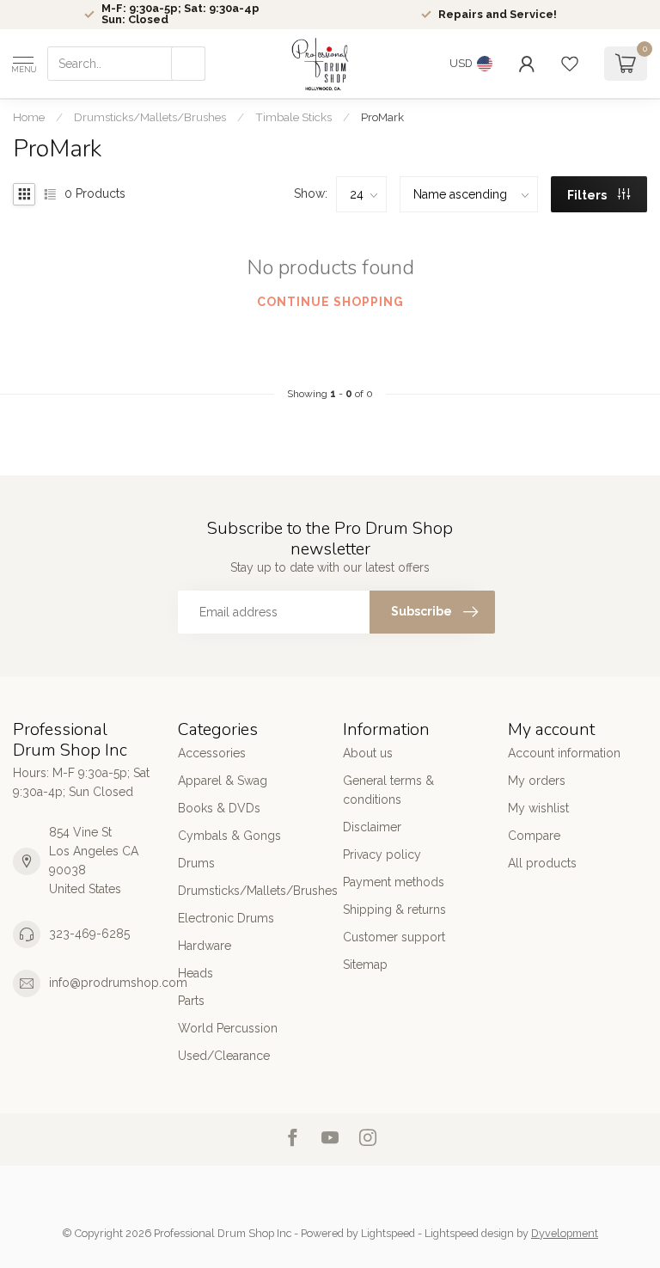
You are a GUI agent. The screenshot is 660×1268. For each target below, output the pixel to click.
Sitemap (365, 964)
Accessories (212, 753)
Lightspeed (388, 1233)
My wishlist (538, 808)
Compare (534, 835)
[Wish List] (569, 63)
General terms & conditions (388, 790)
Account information (564, 753)
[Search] (188, 63)
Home (29, 117)
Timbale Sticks (293, 117)
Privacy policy (382, 854)
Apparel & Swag (222, 780)
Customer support (394, 937)
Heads (195, 973)
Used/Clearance (224, 1056)
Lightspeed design (469, 1233)
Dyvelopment (564, 1233)
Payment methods (393, 882)
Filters (588, 195)
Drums (196, 863)
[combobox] (126, 63)
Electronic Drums (226, 918)
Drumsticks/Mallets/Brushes (150, 117)
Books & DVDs (219, 808)
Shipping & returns (394, 909)
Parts (191, 1001)
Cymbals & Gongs (229, 835)
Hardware (204, 946)
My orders (536, 780)
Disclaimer (372, 827)
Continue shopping (330, 302)
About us (368, 753)
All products (542, 863)
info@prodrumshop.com (118, 982)
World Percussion (228, 1028)
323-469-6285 (89, 933)
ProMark (382, 117)
